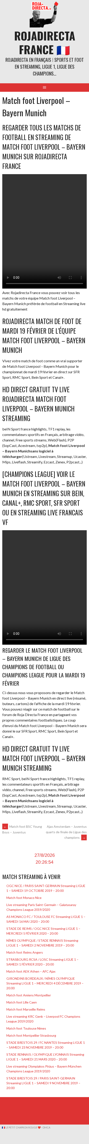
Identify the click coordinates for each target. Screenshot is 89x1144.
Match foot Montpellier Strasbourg (31, 1035)
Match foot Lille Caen (21, 1002)
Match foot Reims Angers (24, 952)
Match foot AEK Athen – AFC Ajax (30, 971)
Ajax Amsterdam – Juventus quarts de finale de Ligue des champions (66, 832)
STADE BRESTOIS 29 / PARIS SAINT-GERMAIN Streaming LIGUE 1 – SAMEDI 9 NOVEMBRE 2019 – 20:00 (43, 1083)
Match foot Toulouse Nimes (26, 1028)
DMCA (46, 1127)
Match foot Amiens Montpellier (28, 995)
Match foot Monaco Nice (24, 898)
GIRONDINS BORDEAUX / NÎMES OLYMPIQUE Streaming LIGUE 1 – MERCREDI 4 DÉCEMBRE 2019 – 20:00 (45, 983)
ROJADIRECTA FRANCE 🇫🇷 (44, 42)
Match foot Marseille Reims (25, 1009)
